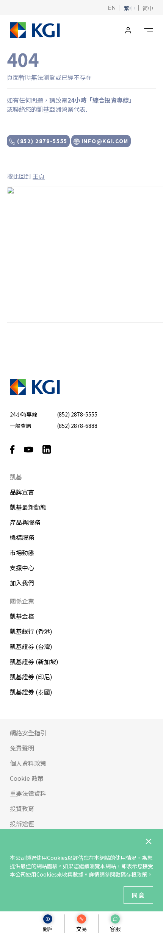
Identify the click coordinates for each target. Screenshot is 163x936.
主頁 (39, 176)
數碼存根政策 (131, 874)
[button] (112, 7)
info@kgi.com (104, 141)
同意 (138, 895)
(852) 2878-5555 (41, 141)
